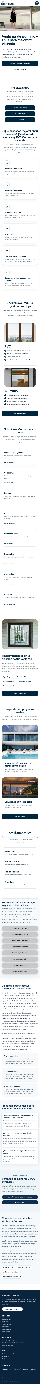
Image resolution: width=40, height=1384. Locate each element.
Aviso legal (5, 1356)
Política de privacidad (8, 1354)
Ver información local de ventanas (20, 1197)
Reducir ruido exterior (20, 940)
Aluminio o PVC (20, 965)
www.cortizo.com (7, 1345)
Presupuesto (6, 1331)
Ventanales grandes (20, 971)
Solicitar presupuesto (20, 108)
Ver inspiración (20, 816)
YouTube (33, 1369)
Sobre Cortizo (6, 1319)
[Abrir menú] (37, 3)
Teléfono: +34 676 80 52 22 (10, 1340)
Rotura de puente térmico (20, 934)
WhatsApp (21, 114)
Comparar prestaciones (20, 953)
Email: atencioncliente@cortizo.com (13, 1343)
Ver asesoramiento (20, 413)
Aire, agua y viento (20, 959)
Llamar (21, 119)
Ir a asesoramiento (20, 693)
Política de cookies (8, 1359)
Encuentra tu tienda (20, 69)
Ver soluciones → (9, 462)
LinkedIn (17, 1369)
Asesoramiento (6, 1324)
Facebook (6, 1369)
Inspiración (5, 1326)
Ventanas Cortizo (10, 1295)
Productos (5, 1321)
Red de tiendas (20, 1202)
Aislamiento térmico (20, 928)
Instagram (25, 1369)
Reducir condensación (20, 946)
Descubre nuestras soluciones (20, 63)
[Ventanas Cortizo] (7, 3)
